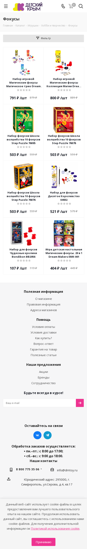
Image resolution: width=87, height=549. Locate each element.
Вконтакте (37, 435)
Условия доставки (43, 332)
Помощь (43, 319)
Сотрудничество (43, 383)
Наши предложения (43, 364)
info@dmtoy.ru (67, 470)
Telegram (48, 435)
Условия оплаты (43, 327)
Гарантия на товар (43, 349)
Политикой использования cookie (55, 528)
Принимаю (43, 542)
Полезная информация (43, 291)
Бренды (43, 377)
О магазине (43, 299)
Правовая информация (43, 304)
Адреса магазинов (43, 310)
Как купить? (43, 338)
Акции (43, 372)
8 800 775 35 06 (27, 469)
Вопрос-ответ (43, 344)
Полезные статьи (43, 355)
